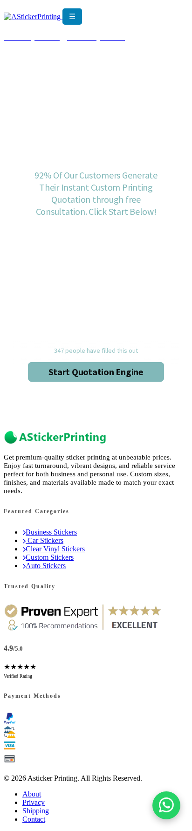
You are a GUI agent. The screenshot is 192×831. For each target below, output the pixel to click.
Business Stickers (51, 532)
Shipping (35, 811)
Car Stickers (44, 540)
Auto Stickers (46, 566)
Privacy (33, 802)
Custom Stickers (50, 557)
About (31, 794)
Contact (33, 819)
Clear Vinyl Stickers (55, 549)
